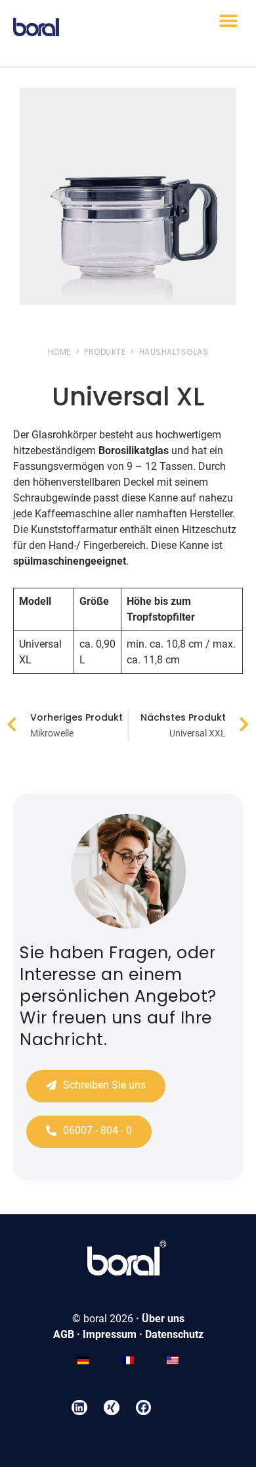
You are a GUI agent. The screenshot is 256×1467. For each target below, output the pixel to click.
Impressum (110, 1334)
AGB (63, 1334)
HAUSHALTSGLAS (174, 351)
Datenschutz (174, 1334)
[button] (228, 21)
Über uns (163, 1318)
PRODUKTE (104, 351)
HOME (59, 351)
